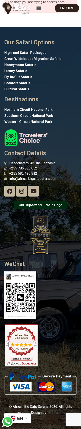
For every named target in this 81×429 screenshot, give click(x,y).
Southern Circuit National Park (28, 116)
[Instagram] (21, 191)
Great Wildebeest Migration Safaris (33, 59)
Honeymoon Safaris (20, 65)
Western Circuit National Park (28, 122)
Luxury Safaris (15, 71)
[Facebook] (9, 191)
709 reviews (21, 348)
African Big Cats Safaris (21, 336)
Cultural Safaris (16, 89)
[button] (38, 8)
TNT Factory (56, 413)
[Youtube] (33, 191)
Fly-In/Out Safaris (18, 77)
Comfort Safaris (17, 83)
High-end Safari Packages (25, 53)
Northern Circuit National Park (28, 110)
